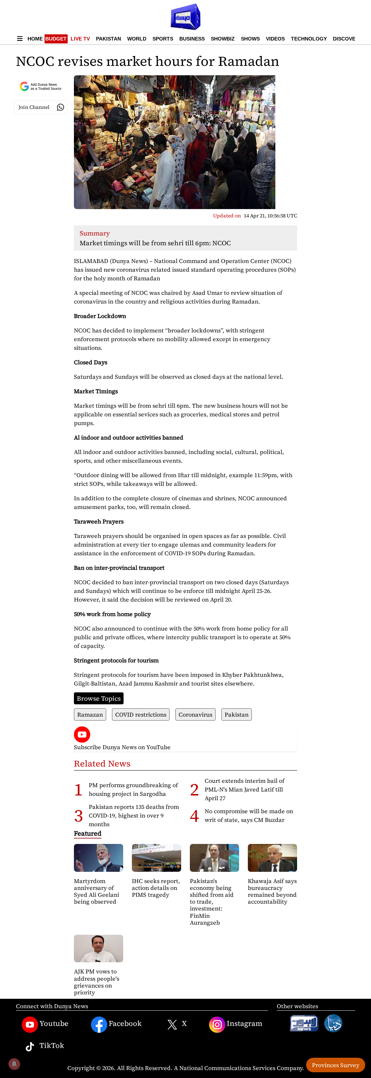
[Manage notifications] (14, 1064)
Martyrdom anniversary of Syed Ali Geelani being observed (96, 891)
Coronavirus (195, 714)
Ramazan (90, 714)
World (136, 39)
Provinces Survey (335, 1065)
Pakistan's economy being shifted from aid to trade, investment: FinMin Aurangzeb (212, 901)
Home (35, 39)
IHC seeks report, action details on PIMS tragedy (156, 888)
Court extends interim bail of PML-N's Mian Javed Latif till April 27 (244, 789)
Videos (275, 39)
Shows (250, 39)
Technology (309, 39)
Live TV (80, 39)
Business (192, 39)
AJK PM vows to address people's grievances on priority (96, 981)
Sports (163, 39)
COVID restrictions (140, 714)
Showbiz (223, 39)
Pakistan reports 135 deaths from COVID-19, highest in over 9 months (134, 815)
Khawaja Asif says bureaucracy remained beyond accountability (272, 891)
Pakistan (108, 39)
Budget (56, 39)
